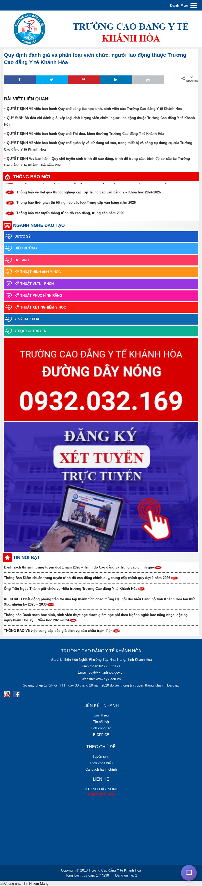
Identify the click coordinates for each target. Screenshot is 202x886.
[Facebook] (16, 694)
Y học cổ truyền (30, 331)
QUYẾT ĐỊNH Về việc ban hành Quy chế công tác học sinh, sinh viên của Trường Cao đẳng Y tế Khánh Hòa (94, 109)
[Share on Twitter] (52, 79)
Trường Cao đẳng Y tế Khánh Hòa (115, 870)
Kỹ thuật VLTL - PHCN (34, 284)
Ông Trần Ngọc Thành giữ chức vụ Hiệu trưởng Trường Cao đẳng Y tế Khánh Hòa (70, 589)
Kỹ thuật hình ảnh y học (37, 272)
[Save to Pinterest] (84, 79)
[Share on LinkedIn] (116, 79)
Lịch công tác (101, 728)
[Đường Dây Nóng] (101, 380)
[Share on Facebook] (20, 79)
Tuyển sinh (101, 757)
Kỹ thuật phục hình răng (38, 296)
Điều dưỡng (25, 248)
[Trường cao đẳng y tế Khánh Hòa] (101, 28)
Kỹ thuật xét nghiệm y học (40, 307)
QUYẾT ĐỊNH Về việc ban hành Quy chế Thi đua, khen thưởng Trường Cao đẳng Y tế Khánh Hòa (85, 134)
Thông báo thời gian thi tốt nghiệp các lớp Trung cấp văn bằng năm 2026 (76, 199)
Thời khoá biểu (101, 763)
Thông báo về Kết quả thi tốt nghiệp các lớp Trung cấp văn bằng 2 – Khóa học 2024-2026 (88, 189)
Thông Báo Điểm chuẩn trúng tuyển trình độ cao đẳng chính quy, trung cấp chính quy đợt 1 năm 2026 (87, 578)
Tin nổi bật (101, 722)
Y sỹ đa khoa (26, 319)
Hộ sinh (21, 260)
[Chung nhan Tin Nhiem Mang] (24, 883)
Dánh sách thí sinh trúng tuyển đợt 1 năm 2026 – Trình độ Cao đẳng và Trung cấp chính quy (79, 567)
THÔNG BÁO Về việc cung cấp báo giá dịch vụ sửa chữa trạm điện (58, 631)
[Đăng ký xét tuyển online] (101, 487)
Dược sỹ (22, 236)
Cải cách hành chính (101, 769)
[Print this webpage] (148, 79)
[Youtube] (7, 694)
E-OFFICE (101, 735)
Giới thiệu (101, 715)
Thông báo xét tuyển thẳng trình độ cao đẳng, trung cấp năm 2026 (70, 210)
